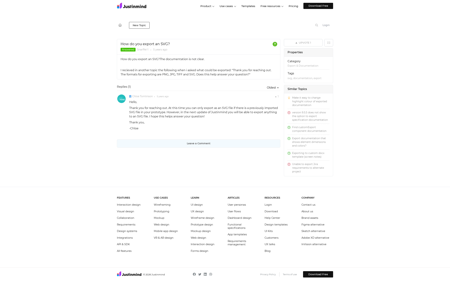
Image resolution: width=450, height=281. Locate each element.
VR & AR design (163, 237)
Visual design (125, 211)
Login (326, 25)
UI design (197, 204)
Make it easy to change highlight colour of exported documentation (309, 101)
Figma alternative (312, 224)
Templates (248, 6)
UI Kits (269, 231)
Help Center (272, 217)
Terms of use (290, 274)
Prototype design (202, 224)
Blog (268, 251)
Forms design (199, 251)
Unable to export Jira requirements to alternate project (308, 168)
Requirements (126, 224)
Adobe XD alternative (315, 237)
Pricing (293, 6)
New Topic (139, 25)
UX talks (270, 244)
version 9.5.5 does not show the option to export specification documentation (310, 116)
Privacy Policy (268, 274)
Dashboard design (240, 217)
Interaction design (129, 204)
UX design (197, 211)
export (318, 78)
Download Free (318, 5)
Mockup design (201, 231)
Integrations (125, 237)
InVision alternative (313, 244)
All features (124, 251)
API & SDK (123, 244)
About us (307, 211)
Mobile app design (166, 231)
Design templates (276, 224)
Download (271, 211)
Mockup (159, 217)
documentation (302, 78)
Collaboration (125, 217)
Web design (161, 224)
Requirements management (237, 243)
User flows (234, 211)
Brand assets (309, 217)
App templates (237, 234)
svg (290, 78)
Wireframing (162, 204)
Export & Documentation (303, 65)
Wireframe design (202, 217)
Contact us (308, 204)
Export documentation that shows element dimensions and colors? (309, 142)
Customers (271, 237)
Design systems (127, 231)
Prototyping (161, 211)
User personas (237, 204)
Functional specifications (236, 226)
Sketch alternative (313, 231)
